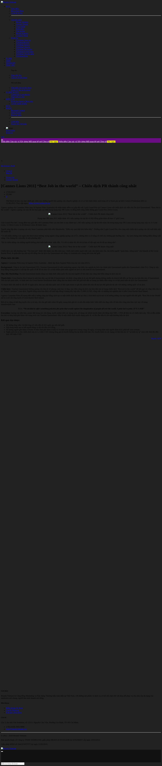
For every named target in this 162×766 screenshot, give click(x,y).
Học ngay (53, 142)
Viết (2, 137)
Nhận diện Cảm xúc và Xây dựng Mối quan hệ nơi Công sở (29, 141)
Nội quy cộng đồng (14, 712)
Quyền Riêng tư (12, 710)
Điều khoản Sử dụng (14, 708)
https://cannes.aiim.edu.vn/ (39, 203)
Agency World (12, 180)
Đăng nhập (10, 130)
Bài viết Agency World (8, 166)
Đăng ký (9, 133)
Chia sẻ (9, 171)
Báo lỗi (9, 173)
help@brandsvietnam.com (16, 729)
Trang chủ (10, 177)
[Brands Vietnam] (8, 2)
